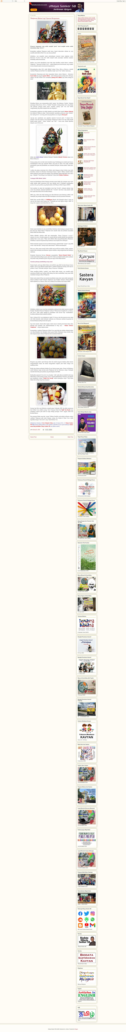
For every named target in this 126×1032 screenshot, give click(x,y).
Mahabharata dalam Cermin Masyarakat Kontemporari (88, 176)
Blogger (76, 1029)
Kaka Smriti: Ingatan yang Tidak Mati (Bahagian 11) (90, 168)
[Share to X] (48, 429)
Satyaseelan (86, 132)
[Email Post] (43, 429)
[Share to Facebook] (50, 429)
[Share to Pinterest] (51, 429)
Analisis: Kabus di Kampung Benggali (88, 189)
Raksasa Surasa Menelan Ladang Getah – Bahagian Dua (90, 148)
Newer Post (33, 437)
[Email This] (46, 429)
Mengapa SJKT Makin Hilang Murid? (89, 161)
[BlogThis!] (47, 429)
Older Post (70, 437)
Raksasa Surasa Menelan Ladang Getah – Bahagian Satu (90, 183)
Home (52, 437)
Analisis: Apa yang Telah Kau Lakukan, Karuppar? (89, 154)
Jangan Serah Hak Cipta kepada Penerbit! (89, 196)
